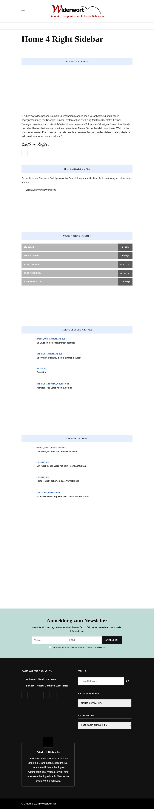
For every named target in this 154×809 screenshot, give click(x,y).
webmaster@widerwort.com (41, 189)
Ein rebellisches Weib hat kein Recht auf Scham (61, 466)
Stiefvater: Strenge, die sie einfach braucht (59, 357)
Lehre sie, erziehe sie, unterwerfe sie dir (57, 451)
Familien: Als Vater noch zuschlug (54, 387)
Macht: (40, 339)
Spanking (41, 372)
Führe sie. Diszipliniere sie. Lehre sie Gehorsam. (77, 16)
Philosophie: (63, 384)
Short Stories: (58, 448)
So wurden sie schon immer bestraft (56, 342)
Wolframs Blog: (59, 339)
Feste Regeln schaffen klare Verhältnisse (58, 481)
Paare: (47, 339)
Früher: (52, 384)
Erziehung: (42, 354)
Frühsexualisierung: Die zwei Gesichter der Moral (63, 496)
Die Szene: (42, 368)
